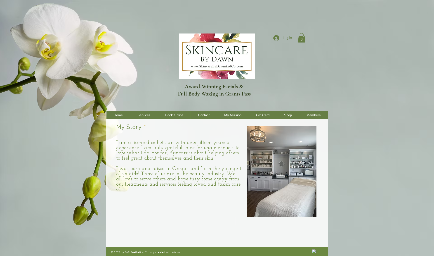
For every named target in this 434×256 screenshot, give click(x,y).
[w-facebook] (314, 251)
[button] (302, 38)
